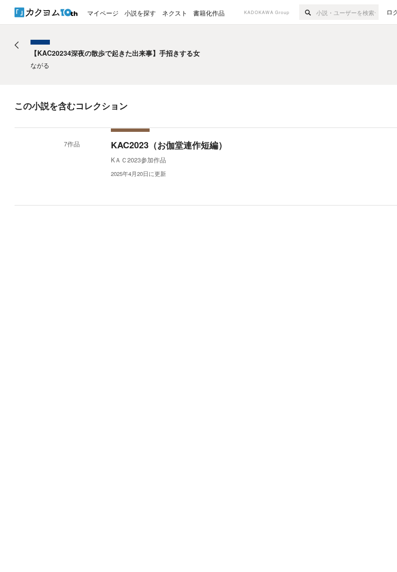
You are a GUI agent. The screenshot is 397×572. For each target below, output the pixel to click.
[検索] (307, 12)
